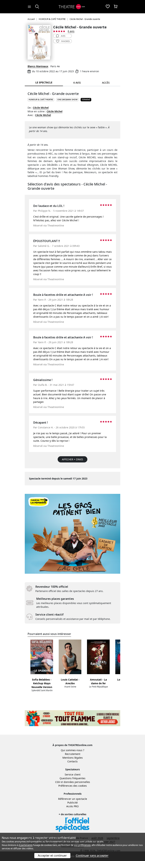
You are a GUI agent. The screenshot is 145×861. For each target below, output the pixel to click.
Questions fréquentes (72, 778)
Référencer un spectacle (72, 798)
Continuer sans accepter (92, 855)
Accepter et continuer (52, 855)
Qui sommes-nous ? (72, 750)
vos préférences (82, 845)
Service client (72, 774)
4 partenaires (26, 845)
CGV (57, 782)
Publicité (72, 802)
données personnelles (77, 782)
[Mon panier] (115, 6)
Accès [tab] (106, 82)
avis (63, 35)
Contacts (72, 761)
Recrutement (72, 754)
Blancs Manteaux (38, 66)
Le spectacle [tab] (43, 82)
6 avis (71, 31)
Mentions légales (72, 757)
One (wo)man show (67, 99)
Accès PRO (72, 806)
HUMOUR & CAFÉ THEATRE (41, 99)
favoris (65, 41)
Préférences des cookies (72, 785)
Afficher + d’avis (72, 459)
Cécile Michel (41, 107)
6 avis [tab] (77, 82)
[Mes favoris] (108, 6)
